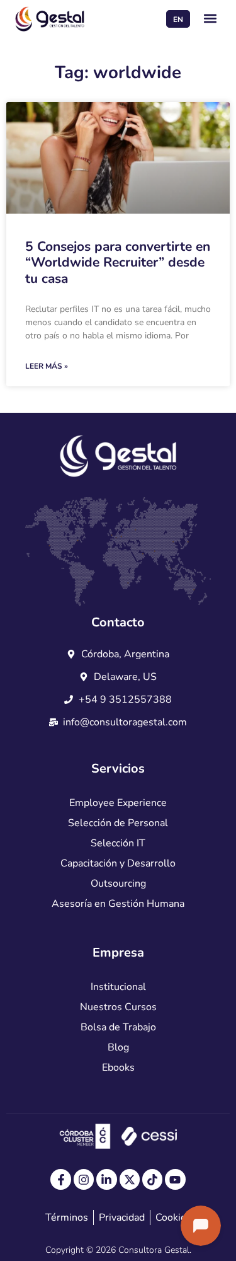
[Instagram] (84, 1179)
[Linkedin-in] (106, 1179)
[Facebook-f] (60, 1179)
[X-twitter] (130, 1179)
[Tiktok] (152, 1179)
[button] (210, 18)
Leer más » (46, 366)
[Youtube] (175, 1179)
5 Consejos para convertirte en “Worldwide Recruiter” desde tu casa (117, 262)
